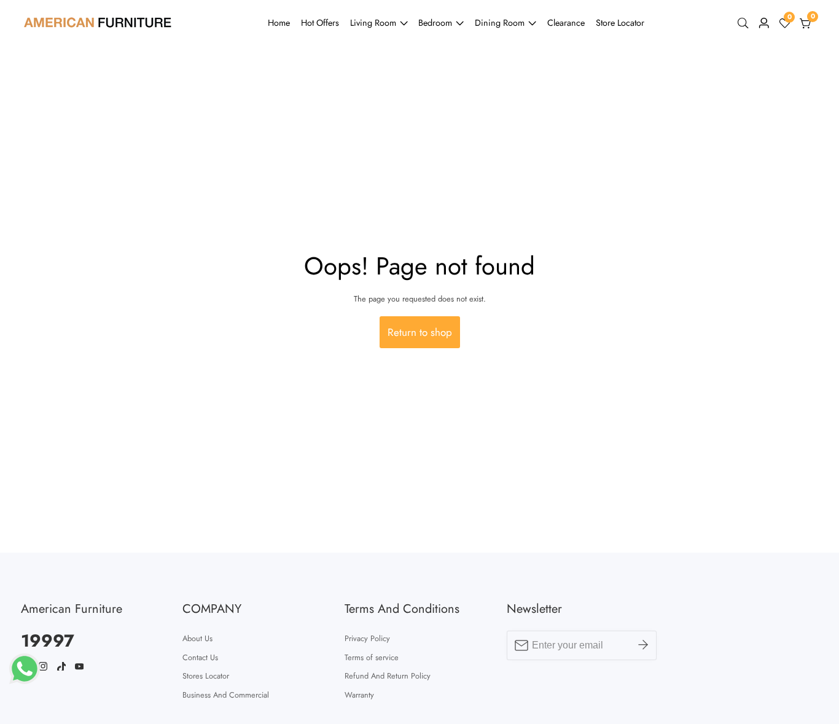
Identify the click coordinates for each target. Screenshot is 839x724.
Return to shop (420, 332)
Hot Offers (320, 23)
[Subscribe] (643, 645)
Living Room (373, 23)
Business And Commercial (225, 695)
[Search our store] (746, 23)
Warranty (359, 695)
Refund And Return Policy (388, 676)
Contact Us (200, 657)
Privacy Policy (367, 638)
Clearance (566, 23)
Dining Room (500, 23)
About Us (197, 638)
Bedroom (435, 23)
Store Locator (620, 23)
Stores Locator (205, 676)
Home (279, 23)
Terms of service (372, 657)
